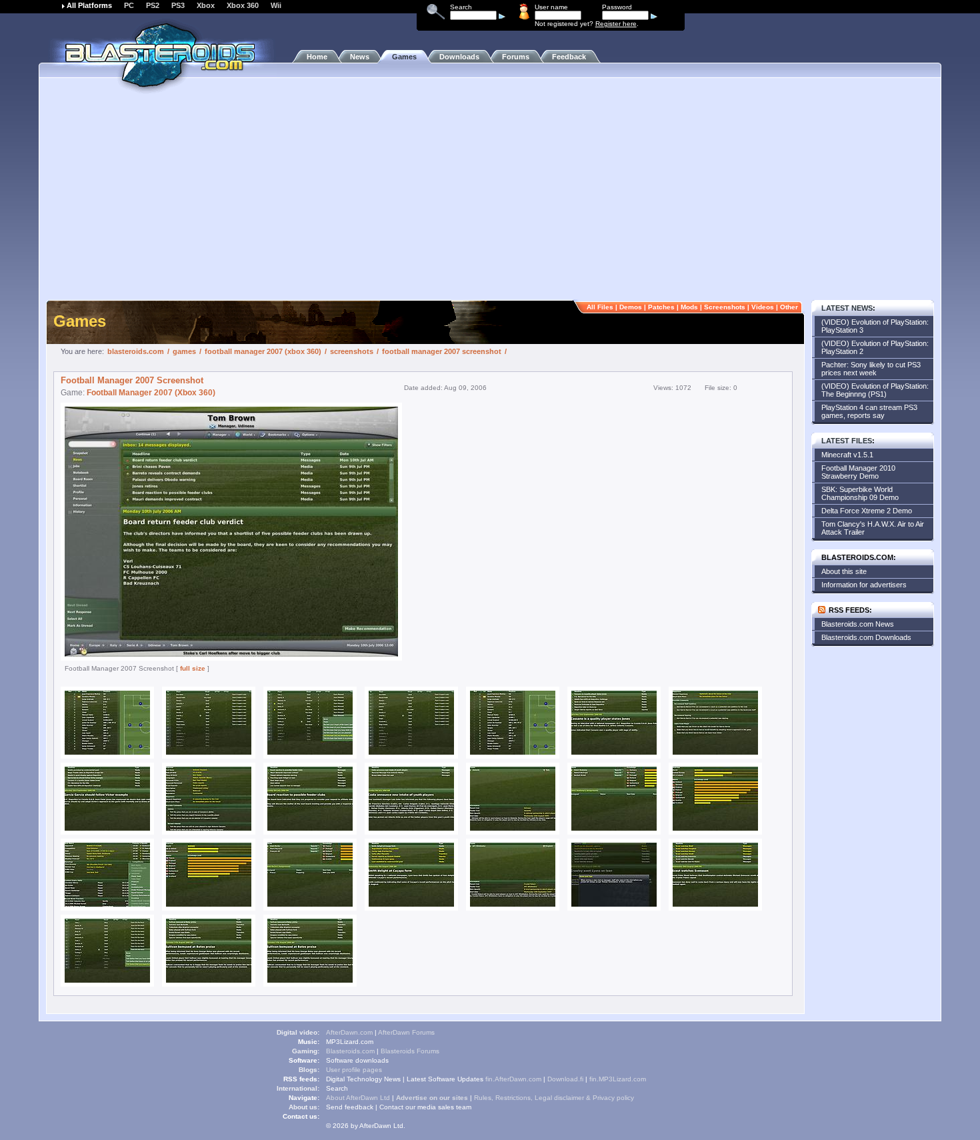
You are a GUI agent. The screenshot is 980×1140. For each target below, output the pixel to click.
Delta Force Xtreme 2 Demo (866, 511)
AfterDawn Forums (406, 1032)
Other (789, 307)
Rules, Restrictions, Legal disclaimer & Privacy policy (554, 1097)
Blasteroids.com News (857, 624)
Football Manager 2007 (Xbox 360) (151, 393)
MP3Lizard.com (349, 1041)
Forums (515, 57)
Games (404, 57)
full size (192, 668)
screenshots (351, 351)
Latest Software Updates (445, 1079)
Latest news (847, 308)
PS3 (178, 5)
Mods (689, 307)
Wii (276, 5)
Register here (616, 23)
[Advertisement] (490, 196)
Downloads (459, 57)
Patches (661, 307)
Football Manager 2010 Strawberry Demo (858, 472)
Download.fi (565, 1079)
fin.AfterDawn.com (513, 1079)
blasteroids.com (135, 351)
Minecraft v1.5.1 (847, 455)
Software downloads (357, 1060)
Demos (630, 307)
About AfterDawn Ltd (358, 1097)
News (359, 57)
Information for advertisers (864, 585)
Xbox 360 (243, 5)
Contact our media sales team (425, 1107)
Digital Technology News (363, 1079)
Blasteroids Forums (410, 1051)
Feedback (569, 57)
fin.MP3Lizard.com (617, 1079)
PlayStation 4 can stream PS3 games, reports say (869, 411)
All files (600, 307)
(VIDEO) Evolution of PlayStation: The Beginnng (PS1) (875, 390)
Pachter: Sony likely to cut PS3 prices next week (871, 369)
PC (129, 5)
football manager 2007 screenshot (441, 351)
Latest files (846, 441)
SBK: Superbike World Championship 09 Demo (860, 493)
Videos (762, 307)
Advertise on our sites (432, 1097)
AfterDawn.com (349, 1032)
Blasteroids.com (350, 1051)
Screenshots (724, 307)
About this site (844, 571)
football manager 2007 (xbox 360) (263, 351)
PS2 (152, 5)
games (184, 351)
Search (337, 1088)
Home (317, 57)
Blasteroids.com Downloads (866, 637)
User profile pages (354, 1069)
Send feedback (349, 1107)
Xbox (206, 5)
